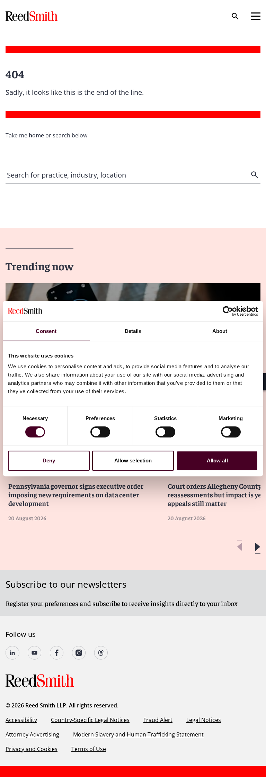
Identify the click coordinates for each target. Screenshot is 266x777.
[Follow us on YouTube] (35, 653)
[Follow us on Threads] (101, 653)
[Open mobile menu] (255, 16)
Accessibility (21, 720)
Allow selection (133, 460)
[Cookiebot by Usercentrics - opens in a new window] (227, 311)
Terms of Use (88, 749)
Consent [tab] (46, 331)
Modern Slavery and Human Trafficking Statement (138, 734)
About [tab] (220, 331)
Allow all (217, 460)
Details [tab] (133, 331)
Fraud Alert (157, 720)
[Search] (235, 16)
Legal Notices (203, 720)
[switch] (100, 431)
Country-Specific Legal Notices (90, 720)
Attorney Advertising (32, 734)
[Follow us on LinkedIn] (12, 653)
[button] (257, 547)
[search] (255, 174)
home (36, 135)
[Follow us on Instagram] (79, 653)
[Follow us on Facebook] (57, 653)
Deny (49, 460)
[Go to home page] (32, 16)
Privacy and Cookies (31, 749)
